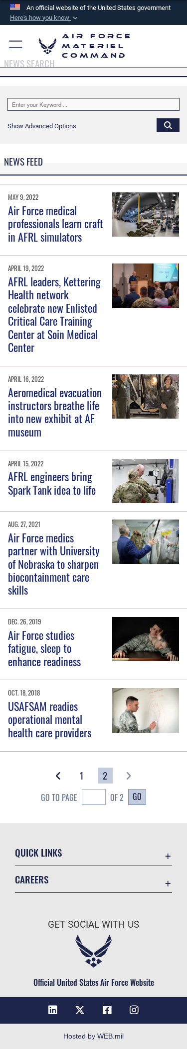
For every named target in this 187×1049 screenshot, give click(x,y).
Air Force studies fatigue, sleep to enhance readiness (44, 648)
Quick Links (38, 852)
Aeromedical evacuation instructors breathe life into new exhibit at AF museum (55, 411)
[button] (45, 18)
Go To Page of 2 (82, 797)
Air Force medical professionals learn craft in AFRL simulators (55, 223)
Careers (31, 879)
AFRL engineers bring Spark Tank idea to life (52, 482)
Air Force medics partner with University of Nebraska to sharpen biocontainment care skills (54, 563)
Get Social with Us (93, 924)
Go (137, 796)
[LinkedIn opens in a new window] (52, 1010)
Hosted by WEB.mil (93, 1036)
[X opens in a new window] (79, 1010)
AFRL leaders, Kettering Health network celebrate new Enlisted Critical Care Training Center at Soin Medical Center (54, 314)
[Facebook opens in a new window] (107, 1010)
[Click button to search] (168, 124)
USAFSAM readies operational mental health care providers (49, 719)
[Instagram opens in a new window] (134, 1010)
